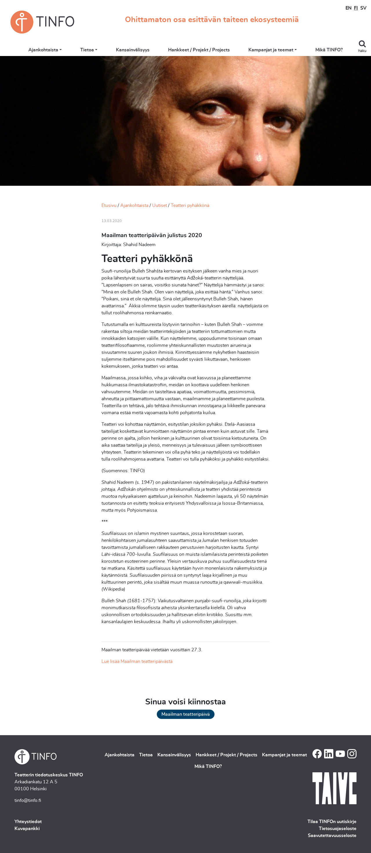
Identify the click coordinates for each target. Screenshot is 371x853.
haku (362, 51)
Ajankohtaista (43, 50)
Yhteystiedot (28, 821)
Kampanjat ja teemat (270, 50)
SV (363, 8)
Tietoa (87, 50)
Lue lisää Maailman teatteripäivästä (136, 661)
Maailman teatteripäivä (185, 714)
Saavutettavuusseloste (332, 835)
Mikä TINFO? (329, 50)
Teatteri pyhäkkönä (190, 205)
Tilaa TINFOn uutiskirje (332, 821)
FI (356, 8)
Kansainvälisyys (133, 50)
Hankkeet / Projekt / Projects (199, 50)
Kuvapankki (27, 828)
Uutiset (159, 205)
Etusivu (109, 205)
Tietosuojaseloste (338, 828)
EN (348, 8)
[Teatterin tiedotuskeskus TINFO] (42, 22)
